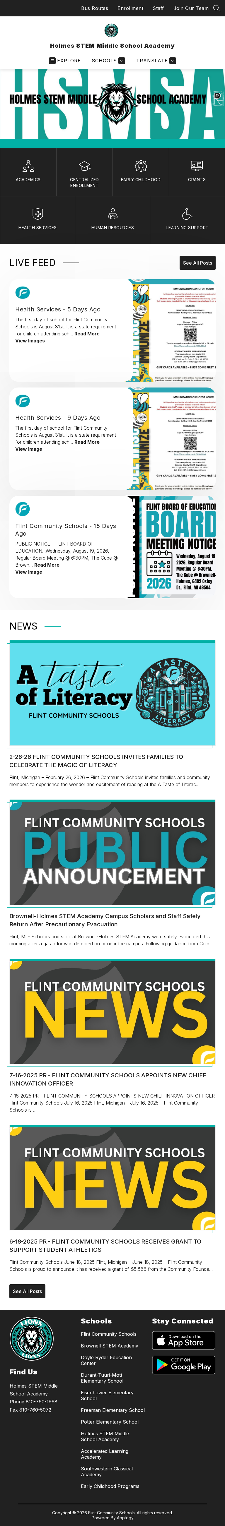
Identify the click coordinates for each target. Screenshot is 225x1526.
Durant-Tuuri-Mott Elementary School (102, 1378)
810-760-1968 (41, 1402)
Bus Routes (94, 8)
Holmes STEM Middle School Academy (105, 1436)
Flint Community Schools (109, 1334)
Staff (158, 8)
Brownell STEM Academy (109, 1346)
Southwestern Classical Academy (107, 1471)
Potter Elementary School (110, 1422)
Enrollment (130, 8)
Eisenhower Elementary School (107, 1395)
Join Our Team (191, 8)
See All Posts (197, 263)
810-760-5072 (35, 1410)
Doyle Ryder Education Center (106, 1360)
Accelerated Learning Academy (104, 1454)
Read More (87, 334)
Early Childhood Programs (110, 1486)
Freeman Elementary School (113, 1410)
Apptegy (125, 1517)
